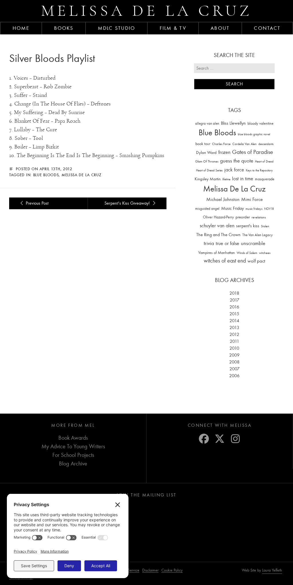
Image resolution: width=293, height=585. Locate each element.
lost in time (242, 179)
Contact (267, 28)
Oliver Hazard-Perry (218, 217)
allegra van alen (207, 123)
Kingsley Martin (208, 178)
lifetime (226, 179)
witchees (264, 253)
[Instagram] (235, 439)
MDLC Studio (116, 28)
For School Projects (73, 455)
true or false (227, 243)
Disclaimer (150, 570)
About (220, 28)
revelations (259, 217)
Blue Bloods (46, 175)
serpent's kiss (247, 225)
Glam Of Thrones (206, 161)
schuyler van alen (217, 225)
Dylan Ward (206, 152)
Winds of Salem (247, 253)
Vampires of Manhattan (216, 252)
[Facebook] (204, 439)
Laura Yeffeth (272, 570)
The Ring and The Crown (218, 234)
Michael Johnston (222, 199)
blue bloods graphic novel (254, 134)
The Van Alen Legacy (257, 235)
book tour (202, 144)
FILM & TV (173, 28)
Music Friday (232, 208)
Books (64, 28)
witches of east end (225, 260)
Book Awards (73, 438)
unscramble (253, 243)
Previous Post (36, 203)
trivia (209, 243)
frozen (224, 152)
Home (21, 28)
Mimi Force (252, 199)
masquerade (264, 179)
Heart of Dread (264, 161)
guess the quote (236, 161)
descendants (266, 144)
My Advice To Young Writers (73, 446)
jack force (234, 170)
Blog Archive (73, 463)
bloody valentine (261, 123)
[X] (220, 439)
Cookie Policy (172, 570)
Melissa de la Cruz (146, 11)
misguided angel (207, 208)
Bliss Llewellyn (233, 123)
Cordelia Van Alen (244, 144)
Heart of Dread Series (209, 170)
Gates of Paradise (252, 152)
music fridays (254, 209)
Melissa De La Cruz (82, 175)
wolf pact (256, 261)
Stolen (265, 226)
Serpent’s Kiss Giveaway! (127, 203)
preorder (242, 217)
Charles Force (221, 144)
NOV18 (269, 209)
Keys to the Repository (259, 170)
